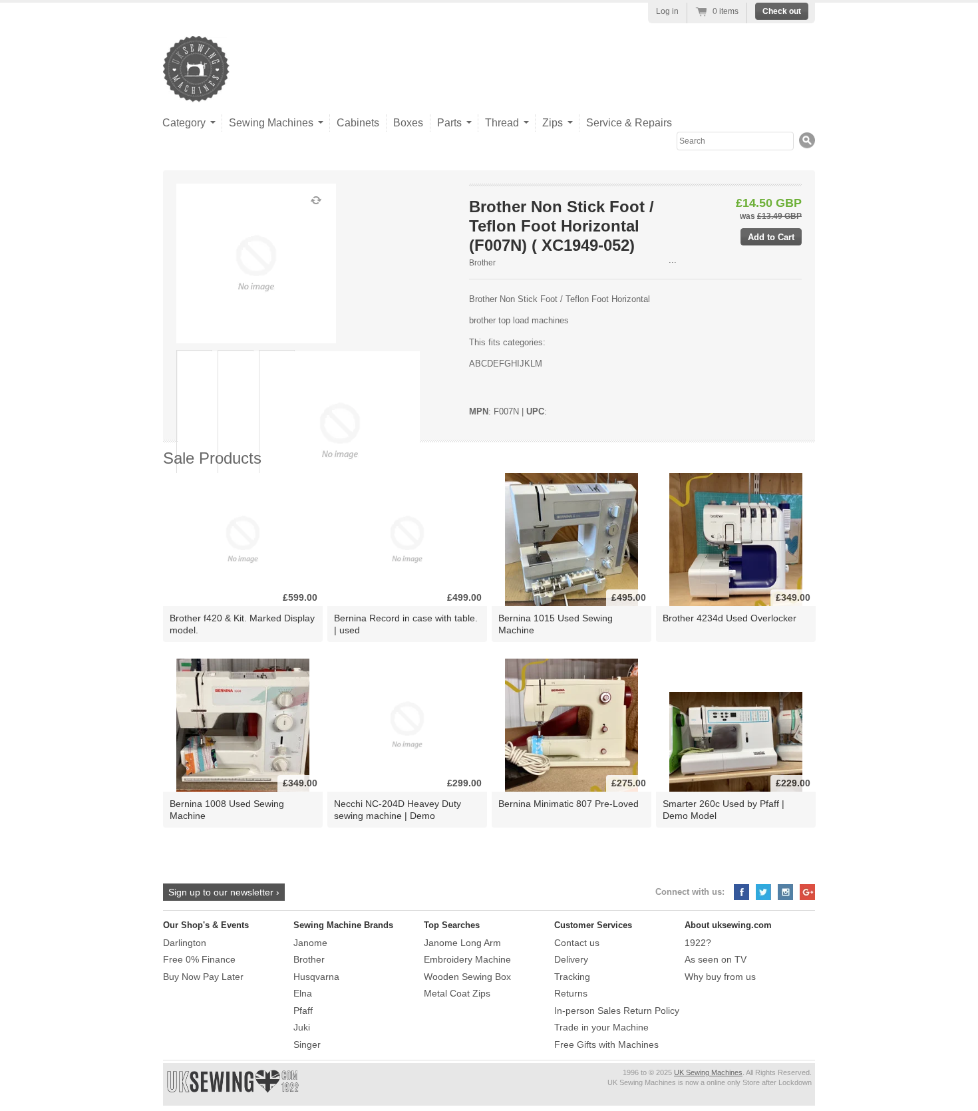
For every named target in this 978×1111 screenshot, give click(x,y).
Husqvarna (316, 976)
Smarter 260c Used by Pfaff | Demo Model (723, 809)
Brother (482, 262)
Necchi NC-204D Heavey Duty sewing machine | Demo (397, 809)
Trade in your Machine (601, 1027)
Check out (781, 11)
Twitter (763, 892)
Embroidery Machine (467, 959)
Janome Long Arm (462, 942)
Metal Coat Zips (457, 993)
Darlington (184, 942)
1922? (698, 942)
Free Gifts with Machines (606, 1044)
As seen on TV (715, 959)
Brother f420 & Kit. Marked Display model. (242, 624)
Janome (310, 942)
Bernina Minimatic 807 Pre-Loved (568, 803)
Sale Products (212, 458)
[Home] (196, 89)
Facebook (741, 892)
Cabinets (358, 122)
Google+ (807, 892)
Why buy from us (720, 976)
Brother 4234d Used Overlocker (729, 618)
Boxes (408, 122)
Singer (307, 1044)
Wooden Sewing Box (467, 976)
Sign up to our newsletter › (223, 892)
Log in (667, 11)
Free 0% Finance (199, 959)
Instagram (785, 892)
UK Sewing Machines (708, 1072)
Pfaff (303, 1010)
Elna (302, 993)
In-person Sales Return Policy (616, 1010)
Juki (301, 1027)
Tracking (572, 976)
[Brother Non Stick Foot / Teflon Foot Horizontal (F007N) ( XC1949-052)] (194, 431)
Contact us (576, 942)
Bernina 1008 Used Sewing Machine (227, 809)
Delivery (571, 959)
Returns (570, 993)
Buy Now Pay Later (203, 976)
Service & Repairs (629, 122)
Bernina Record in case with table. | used (406, 624)
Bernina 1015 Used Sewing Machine (555, 624)
